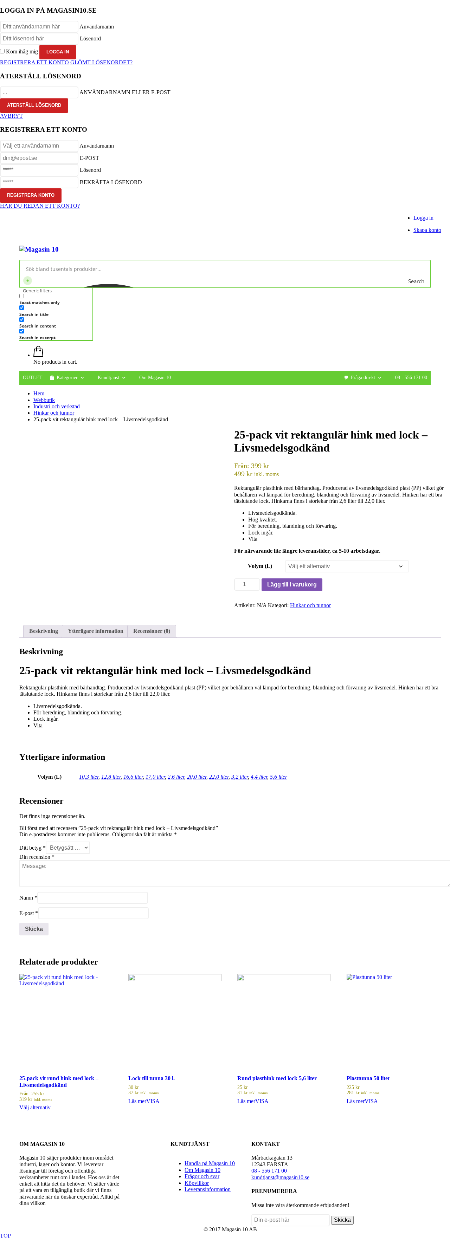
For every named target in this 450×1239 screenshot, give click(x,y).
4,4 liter (259, 777)
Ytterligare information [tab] (95, 631)
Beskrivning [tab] (43, 631)
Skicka (342, 1220)
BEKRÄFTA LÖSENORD (111, 182)
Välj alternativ (35, 1107)
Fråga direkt (363, 377)
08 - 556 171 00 (411, 377)
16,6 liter (133, 777)
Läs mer (137, 1101)
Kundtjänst (108, 377)
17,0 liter (155, 777)
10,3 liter (88, 777)
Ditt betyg (32, 848)
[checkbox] (54, 299)
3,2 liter (239, 777)
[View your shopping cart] (38, 355)
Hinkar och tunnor (310, 605)
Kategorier (67, 377)
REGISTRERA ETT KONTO (34, 62)
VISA (153, 1101)
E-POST (89, 158)
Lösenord (90, 38)
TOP (5, 1236)
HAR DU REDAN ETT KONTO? (40, 206)
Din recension (36, 857)
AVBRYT (11, 116)
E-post (28, 913)
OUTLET (33, 377)
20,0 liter (196, 777)
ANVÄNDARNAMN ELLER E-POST (125, 92)
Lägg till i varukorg (292, 585)
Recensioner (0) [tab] (151, 631)
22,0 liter (219, 777)
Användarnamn (96, 27)
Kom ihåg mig (22, 51)
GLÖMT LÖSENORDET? (101, 62)
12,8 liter (111, 777)
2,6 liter (176, 777)
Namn (28, 898)
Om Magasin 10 (155, 377)
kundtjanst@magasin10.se (280, 1177)
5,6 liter (278, 777)
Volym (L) (260, 566)
